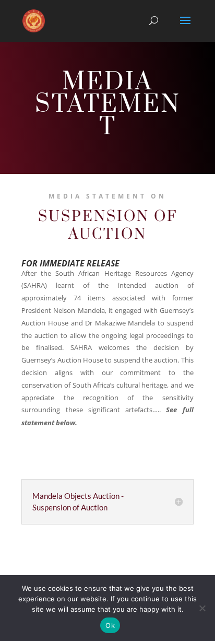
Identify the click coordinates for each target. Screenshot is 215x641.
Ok (110, 625)
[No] (202, 608)
